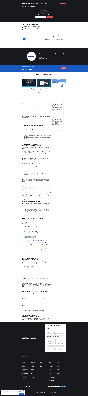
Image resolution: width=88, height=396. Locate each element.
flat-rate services (28, 193)
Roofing (32, 376)
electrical (43, 308)
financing (28, 236)
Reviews (58, 369)
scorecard (29, 283)
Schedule (25, 266)
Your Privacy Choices (44, 392)
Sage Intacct (43, 298)
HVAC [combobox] (49, 328)
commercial (30, 116)
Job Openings (59, 363)
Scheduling (23, 362)
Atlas (23, 247)
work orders (31, 235)
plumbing (40, 308)
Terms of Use (40, 392)
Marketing (23, 365)
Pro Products (24, 374)
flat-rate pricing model (36, 106)
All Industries (32, 377)
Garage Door (32, 365)
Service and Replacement (51, 343)
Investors (58, 370)
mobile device (24, 159)
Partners (58, 366)
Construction (41, 362)
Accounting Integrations (25, 369)
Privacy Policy (37, 392)
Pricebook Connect (39, 185)
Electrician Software (33, 363)
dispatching (47, 179)
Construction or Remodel (60, 343)
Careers (58, 362)
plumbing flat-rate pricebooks (26, 121)
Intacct (38, 272)
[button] (55, 346)
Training (50, 365)
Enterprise (41, 366)
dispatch (29, 266)
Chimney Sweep (33, 366)
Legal (49, 374)
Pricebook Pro (31, 155)
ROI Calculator (50, 366)
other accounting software (35, 298)
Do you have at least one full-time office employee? (53, 332)
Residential (51, 339)
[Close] (23, 390)
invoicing (23, 180)
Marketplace (58, 373)
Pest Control (32, 373)
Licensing (50, 370)
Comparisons (50, 369)
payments (32, 237)
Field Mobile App (24, 370)
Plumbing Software (33, 362)
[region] (13, 392)
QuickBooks (42, 272)
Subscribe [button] (63, 386)
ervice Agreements (40, 240)
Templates (50, 373)
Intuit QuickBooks (39, 293)
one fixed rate (40, 102)
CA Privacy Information (51, 376)
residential (26, 116)
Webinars (50, 362)
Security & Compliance (51, 380)
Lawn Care (32, 374)
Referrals (58, 365)
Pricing (49, 381)
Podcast (49, 363)
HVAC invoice (29, 267)
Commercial (60, 339)
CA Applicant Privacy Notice (52, 377)
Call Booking (24, 363)
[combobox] (55, 331)
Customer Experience (25, 373)
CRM (37, 262)
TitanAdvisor (24, 377)
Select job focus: (48, 341)
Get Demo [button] (62, 3)
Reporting (23, 366)
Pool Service (32, 370)
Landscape (32, 369)
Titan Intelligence (24, 376)
